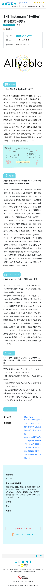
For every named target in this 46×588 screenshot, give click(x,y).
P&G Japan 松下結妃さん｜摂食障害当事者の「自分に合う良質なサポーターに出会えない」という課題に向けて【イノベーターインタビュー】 (33, 447)
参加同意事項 (37, 570)
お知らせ (5, 570)
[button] (6, 156)
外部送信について (29, 572)
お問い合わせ (14, 570)
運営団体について (25, 570)
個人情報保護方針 (16, 572)
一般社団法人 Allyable (23, 35)
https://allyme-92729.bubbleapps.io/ (33, 418)
